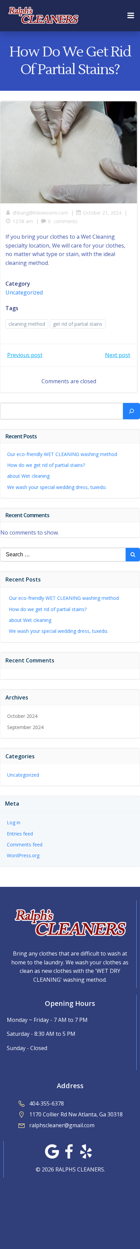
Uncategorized (24, 292)
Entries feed (20, 833)
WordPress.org (23, 855)
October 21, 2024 (102, 212)
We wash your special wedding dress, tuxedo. (57, 487)
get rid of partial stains (77, 324)
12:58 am (23, 221)
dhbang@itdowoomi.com (40, 212)
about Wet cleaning (28, 476)
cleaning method (26, 324)
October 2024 (22, 716)
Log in (13, 822)
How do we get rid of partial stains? (46, 465)
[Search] (131, 411)
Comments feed (24, 844)
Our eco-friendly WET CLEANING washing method (62, 454)
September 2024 (25, 727)
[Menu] (131, 15)
